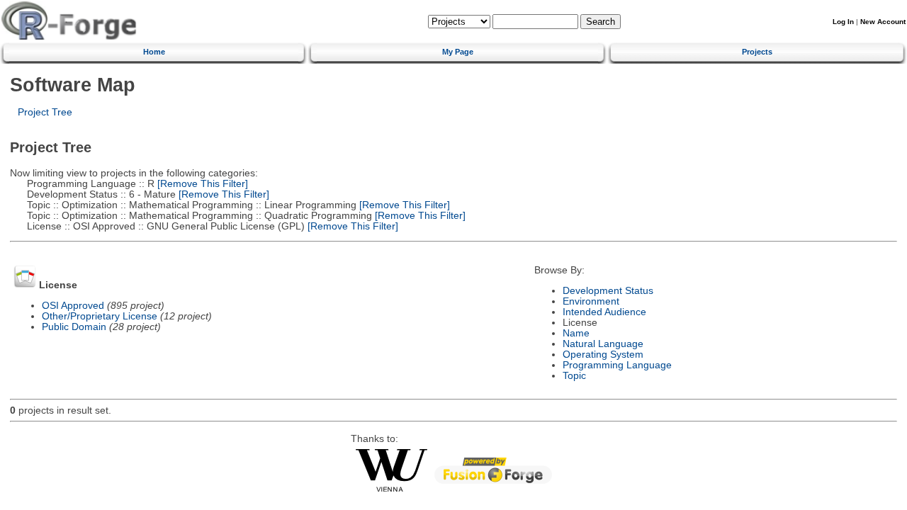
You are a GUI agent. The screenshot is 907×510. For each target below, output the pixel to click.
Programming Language (617, 365)
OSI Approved (73, 305)
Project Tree (45, 112)
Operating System (603, 354)
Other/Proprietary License (99, 316)
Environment (591, 301)
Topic (574, 375)
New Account (883, 22)
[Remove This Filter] (201, 183)
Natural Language (603, 344)
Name (576, 333)
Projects (757, 51)
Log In (843, 22)
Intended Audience (604, 312)
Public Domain (74, 327)
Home (154, 51)
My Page (457, 51)
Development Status (608, 290)
